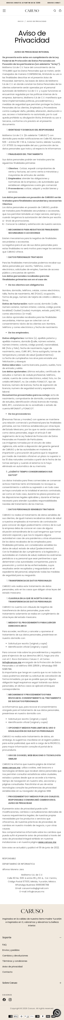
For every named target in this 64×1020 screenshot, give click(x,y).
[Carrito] (60, 11)
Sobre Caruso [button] (9, 983)
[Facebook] (4, 999)
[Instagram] (10, 999)
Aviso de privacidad (12, 966)
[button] (4, 10)
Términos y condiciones (14, 961)
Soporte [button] (6, 937)
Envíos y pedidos (10, 950)
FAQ (4, 944)
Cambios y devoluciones (15, 955)
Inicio (21, 21)
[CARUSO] (32, 911)
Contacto (7, 971)
